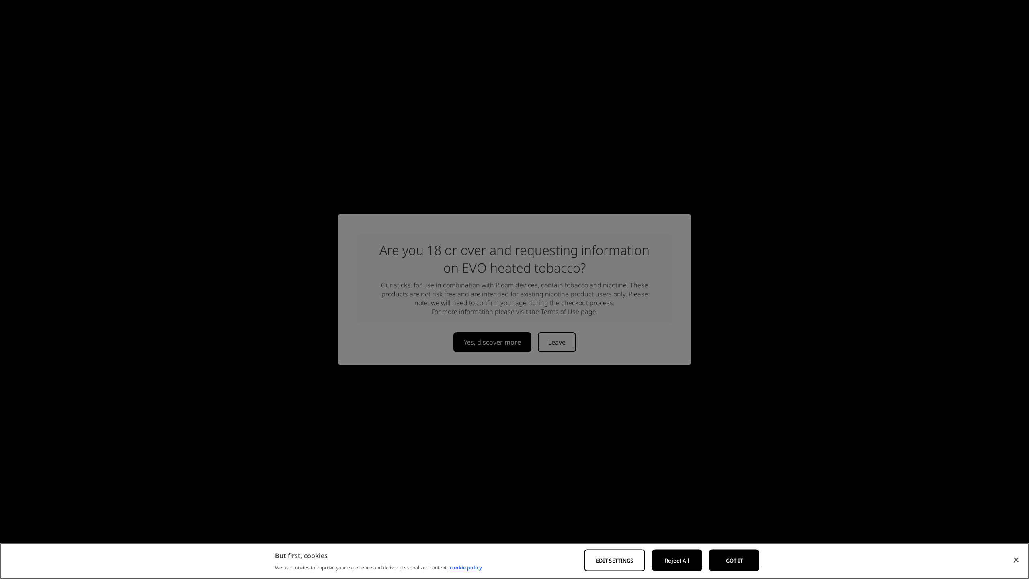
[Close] (1016, 560)
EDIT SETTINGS (614, 560)
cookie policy (466, 567)
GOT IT (734, 560)
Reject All (677, 560)
